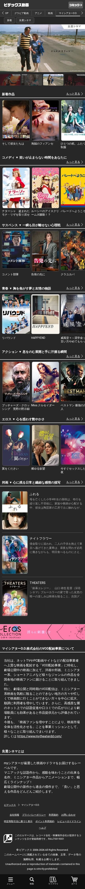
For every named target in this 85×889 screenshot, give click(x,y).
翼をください (10, 468)
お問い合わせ (68, 814)
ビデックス (10, 805)
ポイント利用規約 (44, 821)
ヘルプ (42, 827)
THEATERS (37, 583)
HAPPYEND (38, 337)
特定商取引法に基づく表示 (18, 821)
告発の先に (38, 274)
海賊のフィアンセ (42, 143)
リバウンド (9, 337)
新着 (9, 20)
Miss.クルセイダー (43, 405)
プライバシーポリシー (34, 814)
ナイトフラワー (41, 538)
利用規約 (53, 814)
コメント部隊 (10, 274)
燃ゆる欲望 (38, 468)
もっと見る (73, 93)
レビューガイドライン (69, 821)
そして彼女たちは (13, 143)
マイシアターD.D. (68, 13)
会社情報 (14, 814)
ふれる (34, 494)
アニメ (38, 13)
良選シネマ (25, 20)
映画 (50, 13)
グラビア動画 (21, 13)
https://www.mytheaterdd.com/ (39, 736)
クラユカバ (68, 274)
